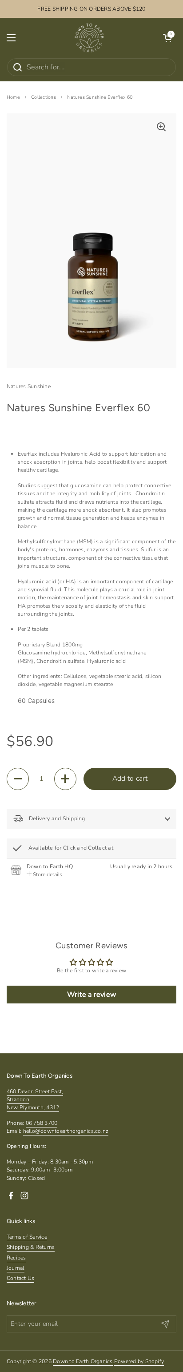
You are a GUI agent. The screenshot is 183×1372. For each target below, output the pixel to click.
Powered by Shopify (139, 1361)
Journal (15, 1268)
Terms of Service (27, 1236)
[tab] (44, 875)
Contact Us (20, 1278)
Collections (43, 97)
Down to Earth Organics (82, 1361)
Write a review (91, 994)
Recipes (16, 1257)
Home (13, 97)
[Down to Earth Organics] (89, 37)
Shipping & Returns (31, 1247)
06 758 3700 (42, 1123)
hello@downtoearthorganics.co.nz (66, 1131)
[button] (167, 38)
